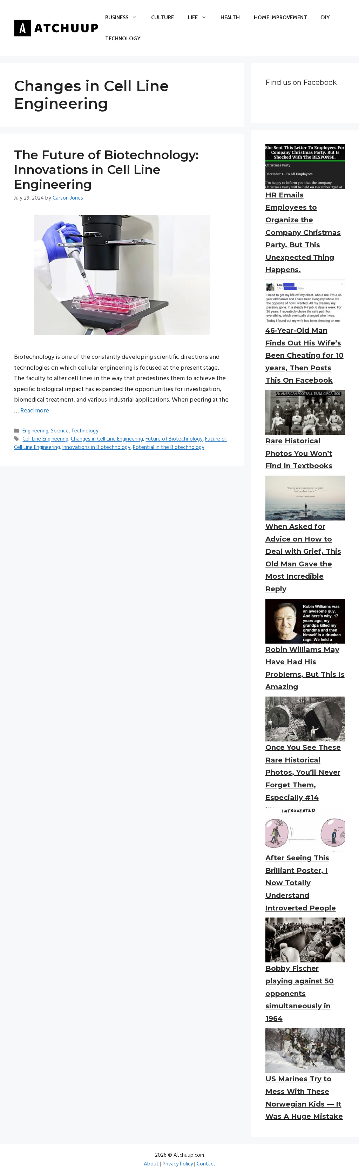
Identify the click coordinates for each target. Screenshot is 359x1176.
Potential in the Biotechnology (168, 447)
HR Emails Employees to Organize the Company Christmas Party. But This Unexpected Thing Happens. (303, 232)
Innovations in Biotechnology (96, 447)
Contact (206, 1164)
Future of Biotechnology (174, 439)
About (151, 1164)
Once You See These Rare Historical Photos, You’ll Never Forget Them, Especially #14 (303, 772)
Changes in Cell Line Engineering (107, 439)
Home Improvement (280, 17)
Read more (34, 411)
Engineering (35, 431)
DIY (325, 17)
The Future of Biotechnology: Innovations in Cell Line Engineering (106, 169)
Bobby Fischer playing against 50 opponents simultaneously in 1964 (299, 993)
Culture (162, 17)
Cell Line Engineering (45, 439)
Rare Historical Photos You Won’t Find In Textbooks (298, 453)
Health (230, 17)
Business (116, 17)
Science (60, 431)
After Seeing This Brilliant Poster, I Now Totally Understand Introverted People (300, 883)
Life (193, 17)
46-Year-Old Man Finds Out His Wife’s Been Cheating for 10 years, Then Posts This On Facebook (304, 355)
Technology (122, 38)
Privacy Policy (178, 1164)
